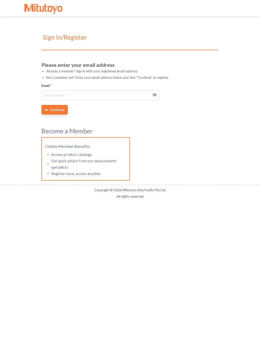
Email (46, 86)
